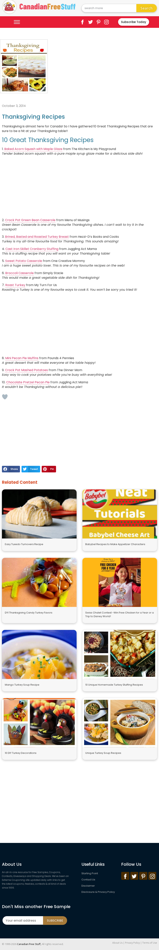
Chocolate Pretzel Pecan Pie (28, 382)
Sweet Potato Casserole (23, 261)
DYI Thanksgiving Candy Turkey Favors (28, 612)
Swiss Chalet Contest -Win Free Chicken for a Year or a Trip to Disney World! (119, 614)
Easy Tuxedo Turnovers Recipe (24, 544)
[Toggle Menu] (17, 22)
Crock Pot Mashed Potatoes (26, 370)
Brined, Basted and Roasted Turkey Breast (37, 236)
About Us (117, 942)
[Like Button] (5, 397)
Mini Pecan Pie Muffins (21, 358)
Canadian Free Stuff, (29, 944)
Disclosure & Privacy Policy (98, 892)
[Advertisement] (104, 66)
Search (147, 8)
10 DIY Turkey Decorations (20, 753)
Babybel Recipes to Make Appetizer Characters (115, 544)
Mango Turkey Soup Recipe (22, 685)
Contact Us (88, 879)
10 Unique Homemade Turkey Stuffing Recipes (114, 685)
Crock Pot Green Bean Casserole (30, 220)
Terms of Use (149, 942)
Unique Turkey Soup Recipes (103, 753)
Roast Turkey (15, 285)
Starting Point (89, 873)
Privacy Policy (132, 942)
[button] (11, 469)
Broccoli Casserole (19, 273)
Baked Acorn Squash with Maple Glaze (33, 149)
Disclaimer (88, 886)
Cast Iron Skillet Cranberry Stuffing (31, 249)
